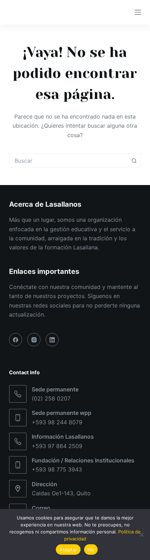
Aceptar (68, 549)
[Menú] (138, 12)
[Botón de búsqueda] (134, 160)
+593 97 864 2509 (57, 445)
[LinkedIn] (52, 339)
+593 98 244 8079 (57, 422)
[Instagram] (33, 339)
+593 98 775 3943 (57, 469)
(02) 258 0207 (51, 398)
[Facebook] (15, 339)
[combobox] (68, 161)
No (91, 549)
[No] (141, 534)
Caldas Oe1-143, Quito (61, 493)
